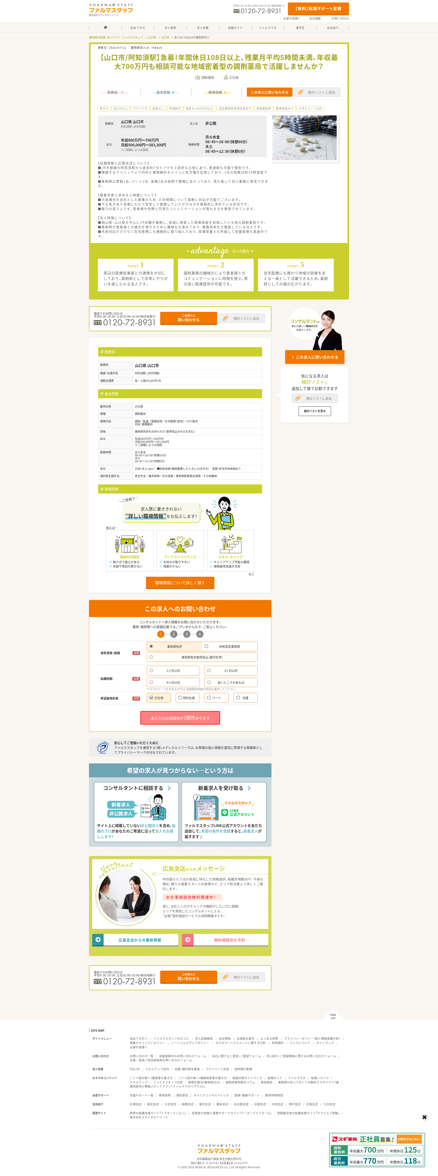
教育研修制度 (274, 1095)
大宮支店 (170, 1104)
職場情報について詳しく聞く (180, 582)
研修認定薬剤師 (229, 646)
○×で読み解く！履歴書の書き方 (151, 1078)
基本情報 (163, 92)
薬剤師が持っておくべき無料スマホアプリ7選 (308, 1082)
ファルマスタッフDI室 (168, 1082)
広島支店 (312, 1104)
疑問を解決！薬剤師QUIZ (204, 1082)
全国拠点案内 (245, 1038)
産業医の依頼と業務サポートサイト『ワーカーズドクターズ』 (232, 1113)
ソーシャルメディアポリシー (190, 1043)
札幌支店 (136, 1104)
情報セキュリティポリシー (147, 1043)
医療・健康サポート (247, 1095)
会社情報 (225, 1038)
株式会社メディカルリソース (149, 1117)
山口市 (165, 37)
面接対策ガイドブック (247, 1078)
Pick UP (135, 1069)
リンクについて (299, 1043)
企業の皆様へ (292, 18)
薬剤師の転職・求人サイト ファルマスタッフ (116, 37)
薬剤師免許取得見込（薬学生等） (202, 657)
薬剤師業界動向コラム (240, 1082)
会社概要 (315, 18)
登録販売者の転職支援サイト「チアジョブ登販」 (308, 1113)
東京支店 (205, 1104)
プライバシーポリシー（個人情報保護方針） (312, 1038)
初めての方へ (139, 1038)
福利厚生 (182, 1095)
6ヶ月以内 (173, 682)
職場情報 (215, 92)
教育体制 (165, 1095)
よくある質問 (269, 1038)
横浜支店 (222, 1104)
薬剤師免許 (174, 646)
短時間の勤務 (243, 1069)
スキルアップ (139, 1082)
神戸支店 (295, 1104)
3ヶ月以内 (231, 670)
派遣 (245, 697)
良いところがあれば (231, 682)
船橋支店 (188, 1104)
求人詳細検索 (204, 1038)
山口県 (152, 37)
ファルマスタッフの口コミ (171, 1038)
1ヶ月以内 (173, 670)
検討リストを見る (315, 411)
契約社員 (189, 697)
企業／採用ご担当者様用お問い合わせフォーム (161, 1060)
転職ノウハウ (320, 1078)
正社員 (158, 697)
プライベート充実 (217, 1069)
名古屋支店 (241, 1104)
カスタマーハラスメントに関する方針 (240, 1043)
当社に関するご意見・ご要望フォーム (236, 1056)
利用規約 (278, 1043)
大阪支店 (277, 1104)
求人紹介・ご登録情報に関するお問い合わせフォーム (301, 1056)
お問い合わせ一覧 (142, 1056)
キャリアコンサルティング (211, 1095)
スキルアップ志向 (157, 1069)
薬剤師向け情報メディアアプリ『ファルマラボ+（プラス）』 (167, 1086)
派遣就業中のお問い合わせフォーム (182, 1056)
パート (216, 697)
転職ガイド (275, 1078)
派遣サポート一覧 (142, 1095)
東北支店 (153, 1104)
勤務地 (112, 92)
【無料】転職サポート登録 (318, 8)
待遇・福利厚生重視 (187, 1069)
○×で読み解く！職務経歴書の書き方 (202, 1078)
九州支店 (329, 1104)
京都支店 (260, 1104)
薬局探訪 (267, 1082)
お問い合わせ (340, 18)
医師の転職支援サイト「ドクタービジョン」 (158, 1113)
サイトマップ (325, 1043)
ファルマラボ (297, 1078)
